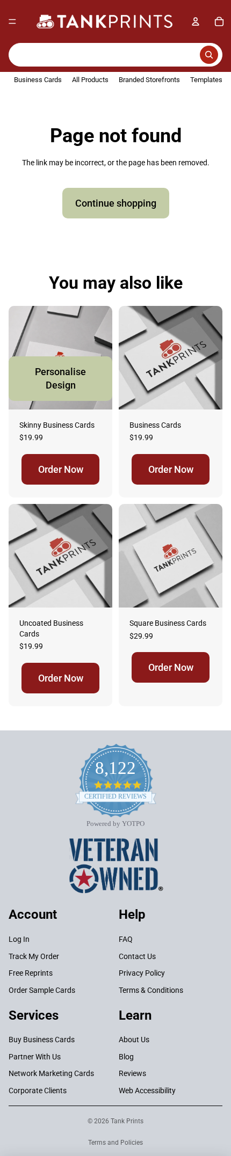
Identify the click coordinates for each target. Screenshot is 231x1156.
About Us (134, 1039)
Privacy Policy (142, 973)
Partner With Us (35, 1056)
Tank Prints (127, 1121)
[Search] (115, 55)
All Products (90, 80)
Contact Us (137, 956)
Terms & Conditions (151, 989)
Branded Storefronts (149, 80)
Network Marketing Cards (51, 1073)
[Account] (195, 21)
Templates (206, 80)
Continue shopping (115, 203)
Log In (19, 939)
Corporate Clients (38, 1090)
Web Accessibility (147, 1090)
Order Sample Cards (42, 989)
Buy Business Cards (42, 1039)
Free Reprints (31, 973)
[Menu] (12, 21)
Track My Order (34, 956)
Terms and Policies (115, 1142)
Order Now (60, 469)
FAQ (126, 939)
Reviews (132, 1073)
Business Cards (38, 80)
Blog (126, 1056)
